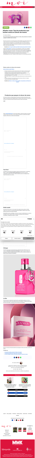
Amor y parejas (9, 413)
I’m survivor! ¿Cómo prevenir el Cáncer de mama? (13, 352)
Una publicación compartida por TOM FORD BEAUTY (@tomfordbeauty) (15, 204)
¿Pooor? (4, 413)
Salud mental (25, 413)
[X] (26, 27)
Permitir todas (29, 238)
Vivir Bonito (30, 413)
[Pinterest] (20, 420)
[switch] (13, 232)
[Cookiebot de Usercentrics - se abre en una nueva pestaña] (28, 219)
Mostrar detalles (29, 235)
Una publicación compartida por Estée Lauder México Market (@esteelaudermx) (15, 245)
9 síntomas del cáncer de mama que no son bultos (13, 353)
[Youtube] (18, 420)
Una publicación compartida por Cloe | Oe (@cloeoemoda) (15, 156)
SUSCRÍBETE (29, 433)
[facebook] (24, 27)
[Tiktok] (22, 420)
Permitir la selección (17, 238)
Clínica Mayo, (8, 48)
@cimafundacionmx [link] (9, 113)
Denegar (6, 238)
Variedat (17, 415)
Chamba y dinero (19, 413)
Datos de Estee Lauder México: (8, 69)
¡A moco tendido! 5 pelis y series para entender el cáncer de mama (16, 354)
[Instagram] (14, 420)
